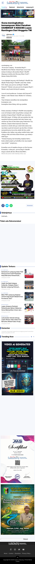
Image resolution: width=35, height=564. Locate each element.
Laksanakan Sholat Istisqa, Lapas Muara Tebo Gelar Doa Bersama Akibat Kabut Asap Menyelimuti (11, 319)
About (5, 553)
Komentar (30, 205)
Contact (11, 553)
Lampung (5, 270)
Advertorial (20, 7)
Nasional (12, 7)
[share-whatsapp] (11, 205)
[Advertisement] (17, 243)
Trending (4, 7)
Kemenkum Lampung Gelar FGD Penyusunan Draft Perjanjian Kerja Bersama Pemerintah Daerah (12, 273)
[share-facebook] (3, 205)
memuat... (4, 216)
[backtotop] (17, 557)
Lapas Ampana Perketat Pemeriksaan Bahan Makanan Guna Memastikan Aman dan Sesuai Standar (11, 308)
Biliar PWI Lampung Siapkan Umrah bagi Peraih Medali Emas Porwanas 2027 (12, 296)
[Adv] (17, 368)
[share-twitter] (7, 205)
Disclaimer (18, 553)
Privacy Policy (26, 553)
